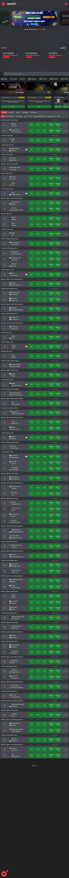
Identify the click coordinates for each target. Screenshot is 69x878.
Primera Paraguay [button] (10, 116)
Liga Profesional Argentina (17, 198)
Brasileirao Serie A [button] (51, 116)
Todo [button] (3, 116)
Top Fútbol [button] (4, 112)
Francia (7, 135)
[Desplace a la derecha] (66, 88)
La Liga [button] (25, 116)
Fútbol (4, 120)
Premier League (14, 120)
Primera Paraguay (15, 238)
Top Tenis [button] (17, 112)
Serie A (10, 173)
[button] (21, 97)
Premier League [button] (18, 116)
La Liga (11, 145)
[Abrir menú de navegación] (1, 74)
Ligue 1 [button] (58, 116)
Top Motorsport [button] (33, 112)
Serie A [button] (30, 116)
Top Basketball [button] (25, 112)
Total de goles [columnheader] (55, 120)
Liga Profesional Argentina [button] (39, 116)
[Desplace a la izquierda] (1, 88)
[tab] (4, 112)
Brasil (7, 248)
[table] (34, 438)
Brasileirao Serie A (14, 248)
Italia (7, 173)
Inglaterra (8, 120)
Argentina (8, 198)
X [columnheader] (38, 120)
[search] (36, 74)
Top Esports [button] (11, 112)
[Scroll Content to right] (68, 79)
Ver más (34, 18)
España (7, 145)
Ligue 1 (11, 135)
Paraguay (8, 238)
